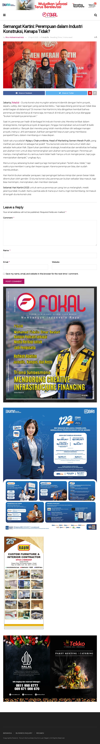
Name (7, 250)
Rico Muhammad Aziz (15, 37)
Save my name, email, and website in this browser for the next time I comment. (42, 274)
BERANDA (7, 733)
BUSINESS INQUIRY (24, 733)
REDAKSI (40, 733)
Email (6, 262)
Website (56, 262)
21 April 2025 (33, 37)
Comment (8, 217)
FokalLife (45, 37)
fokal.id (15, 102)
